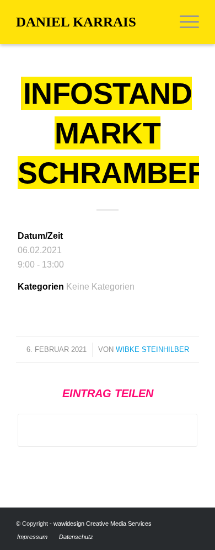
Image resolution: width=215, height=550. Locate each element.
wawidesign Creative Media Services (102, 523)
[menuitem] (184, 22)
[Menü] (184, 22)
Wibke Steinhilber (152, 349)
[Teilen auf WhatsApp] (107, 430)
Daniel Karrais (76, 21)
